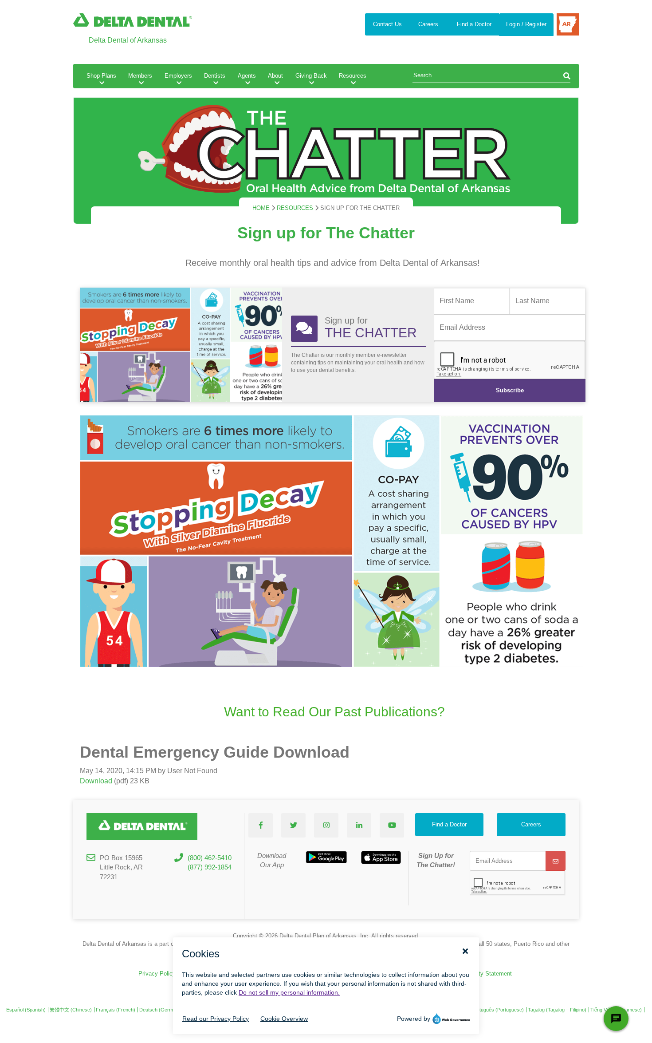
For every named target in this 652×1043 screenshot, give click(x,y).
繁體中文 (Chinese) (71, 1009)
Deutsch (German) (159, 1009)
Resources (295, 208)
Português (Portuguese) (498, 1009)
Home (261, 208)
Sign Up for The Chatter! (435, 860)
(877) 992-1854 (210, 867)
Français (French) (115, 1009)
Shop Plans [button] (101, 75)
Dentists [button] (214, 75)
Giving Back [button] (311, 75)
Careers (428, 24)
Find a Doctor (474, 24)
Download (96, 781)
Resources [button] (352, 75)
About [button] (275, 75)
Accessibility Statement (481, 973)
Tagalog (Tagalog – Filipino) (557, 1009)
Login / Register (526, 24)
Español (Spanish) (26, 1009)
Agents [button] (247, 75)
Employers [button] (178, 75)
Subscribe (510, 390)
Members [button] (140, 75)
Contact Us (387, 24)
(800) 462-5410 (210, 857)
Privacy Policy (157, 973)
